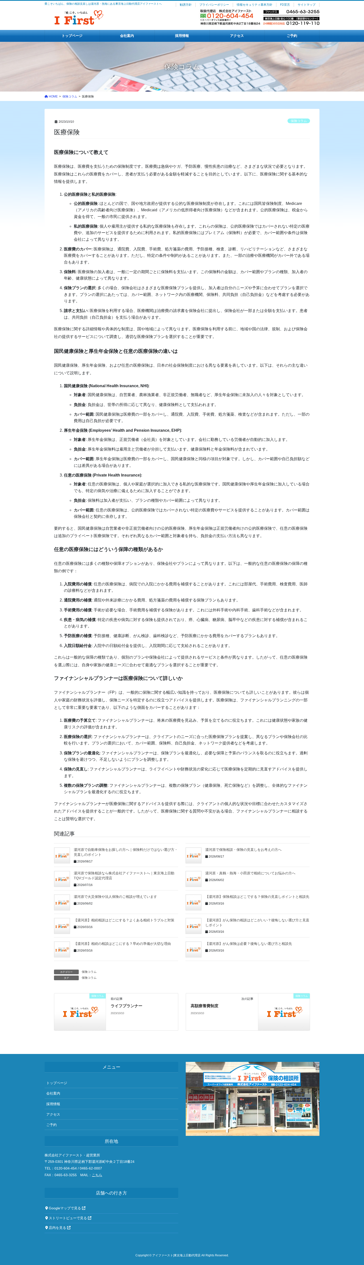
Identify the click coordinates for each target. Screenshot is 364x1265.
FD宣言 (285, 4)
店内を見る (57, 1228)
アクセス (53, 1114)
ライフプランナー (126, 1006)
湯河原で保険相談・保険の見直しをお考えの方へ (243, 850)
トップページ (56, 1083)
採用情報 (53, 1104)
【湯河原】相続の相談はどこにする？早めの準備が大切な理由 (122, 944)
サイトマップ (306, 4)
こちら (97, 1175)
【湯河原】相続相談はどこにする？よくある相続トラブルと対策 (124, 920)
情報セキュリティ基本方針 (254, 4)
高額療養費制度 (204, 1006)
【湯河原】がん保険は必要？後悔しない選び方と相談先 (248, 944)
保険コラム (299, 121)
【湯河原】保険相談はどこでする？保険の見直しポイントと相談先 (257, 897)
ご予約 (51, 1125)
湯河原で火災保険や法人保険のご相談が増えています (115, 897)
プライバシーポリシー (214, 4)
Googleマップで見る (65, 1208)
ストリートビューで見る (68, 1218)
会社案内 (53, 1093)
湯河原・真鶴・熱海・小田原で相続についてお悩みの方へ (250, 873)
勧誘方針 (186, 4)
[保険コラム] (79, 1011)
